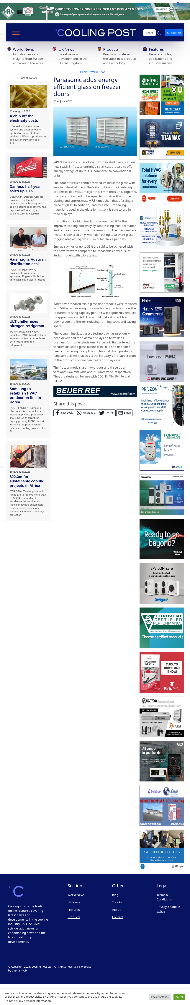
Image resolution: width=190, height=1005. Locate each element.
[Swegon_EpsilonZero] (162, 583)
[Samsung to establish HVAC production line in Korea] (28, 369)
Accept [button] (179, 997)
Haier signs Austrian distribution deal (28, 261)
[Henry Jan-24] (162, 228)
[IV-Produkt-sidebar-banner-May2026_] (162, 273)
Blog (115, 895)
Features (156, 49)
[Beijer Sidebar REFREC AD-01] (162, 95)
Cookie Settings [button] (159, 997)
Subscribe (174, 33)
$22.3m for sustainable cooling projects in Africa (27, 481)
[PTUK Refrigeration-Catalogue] (162, 672)
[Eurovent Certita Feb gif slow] (162, 628)
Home (83, 72)
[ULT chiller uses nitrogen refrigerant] (28, 303)
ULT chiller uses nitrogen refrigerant (27, 323)
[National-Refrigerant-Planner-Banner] (95, 11)
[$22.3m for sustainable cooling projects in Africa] (28, 456)
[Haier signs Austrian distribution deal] (28, 239)
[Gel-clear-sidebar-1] (162, 717)
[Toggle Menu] (16, 33)
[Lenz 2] (162, 805)
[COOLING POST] (162, 761)
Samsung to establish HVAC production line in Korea (25, 395)
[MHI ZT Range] (162, 361)
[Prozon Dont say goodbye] (162, 406)
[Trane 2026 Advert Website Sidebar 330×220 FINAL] (162, 184)
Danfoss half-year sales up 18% (25, 188)
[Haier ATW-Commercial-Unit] (162, 317)
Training (118, 902)
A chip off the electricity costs (24, 118)
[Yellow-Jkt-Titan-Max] (162, 139)
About (116, 910)
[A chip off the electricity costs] (28, 96)
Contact (117, 917)
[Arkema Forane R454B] (162, 450)
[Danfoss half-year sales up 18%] (28, 167)
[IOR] (162, 850)
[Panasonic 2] (162, 495)
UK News (66, 49)
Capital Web (19, 970)
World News (23, 49)
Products (111, 49)
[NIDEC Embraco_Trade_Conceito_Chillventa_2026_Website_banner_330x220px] (162, 539)
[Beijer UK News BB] (95, 391)
